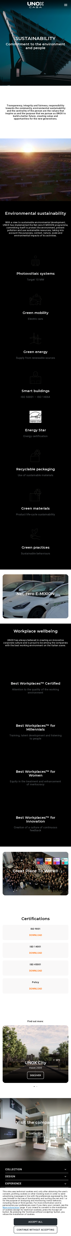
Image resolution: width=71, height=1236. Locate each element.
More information (11, 1207)
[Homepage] (35, 5)
